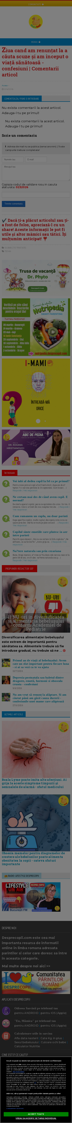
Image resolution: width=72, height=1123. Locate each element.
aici (35, 1082)
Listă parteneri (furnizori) (15, 1108)
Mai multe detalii (18, 1071)
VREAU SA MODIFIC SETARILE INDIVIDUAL (36, 1118)
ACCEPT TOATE (36, 1114)
